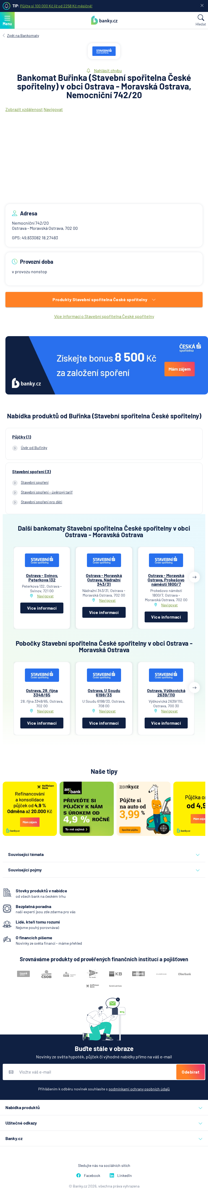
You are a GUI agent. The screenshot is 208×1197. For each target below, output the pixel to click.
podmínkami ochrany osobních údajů (139, 1089)
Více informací (42, 607)
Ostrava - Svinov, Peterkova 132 (42, 577)
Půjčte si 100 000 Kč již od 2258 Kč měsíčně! (56, 6)
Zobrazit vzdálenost (24, 109)
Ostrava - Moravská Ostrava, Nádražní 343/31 (104, 580)
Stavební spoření (34, 482)
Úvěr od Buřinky (34, 447)
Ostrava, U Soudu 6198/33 (104, 692)
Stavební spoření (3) (31, 471)
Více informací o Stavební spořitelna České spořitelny (104, 316)
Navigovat (53, 109)
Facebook (92, 1175)
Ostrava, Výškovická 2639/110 (166, 692)
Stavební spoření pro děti (41, 501)
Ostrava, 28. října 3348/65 (42, 692)
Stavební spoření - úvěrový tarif (47, 492)
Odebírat (190, 1071)
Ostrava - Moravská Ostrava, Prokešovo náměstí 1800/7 (166, 580)
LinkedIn (124, 1175)
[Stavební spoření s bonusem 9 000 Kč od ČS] (106, 365)
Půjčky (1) (21, 437)
